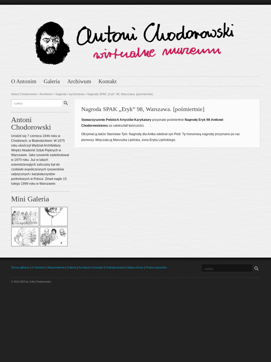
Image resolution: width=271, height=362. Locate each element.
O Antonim (23, 81)
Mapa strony (135, 267)
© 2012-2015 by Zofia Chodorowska (31, 281)
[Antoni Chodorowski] (135, 39)
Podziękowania (115, 267)
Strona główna (20, 267)
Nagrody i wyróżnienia (70, 94)
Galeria (52, 81)
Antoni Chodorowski (24, 94)
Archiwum (79, 81)
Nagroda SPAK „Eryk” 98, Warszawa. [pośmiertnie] (120, 94)
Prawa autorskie (156, 267)
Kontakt (107, 81)
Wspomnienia (56, 267)
